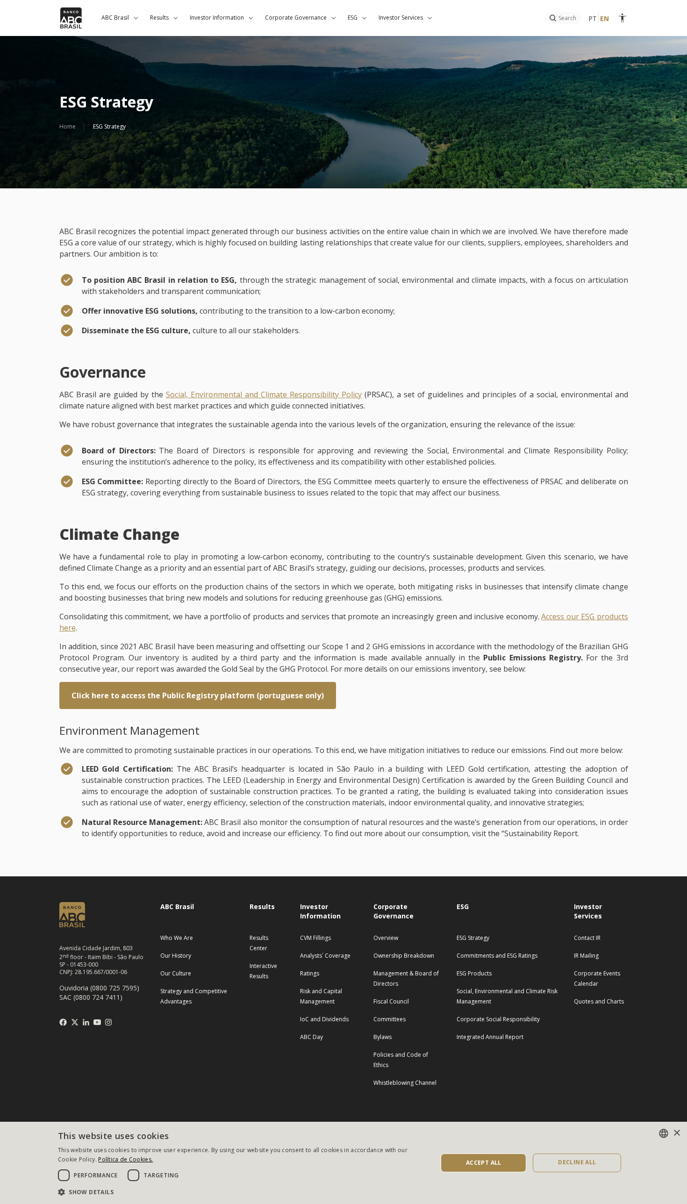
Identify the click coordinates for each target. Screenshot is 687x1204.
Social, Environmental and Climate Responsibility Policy (264, 394)
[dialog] (343, 1163)
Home (67, 126)
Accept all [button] (483, 1163)
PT (592, 18)
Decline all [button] (577, 1162)
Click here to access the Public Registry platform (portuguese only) (198, 695)
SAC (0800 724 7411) (90, 997)
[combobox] (663, 1133)
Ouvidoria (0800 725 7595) (99, 987)
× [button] (676, 1133)
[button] (242, 1191)
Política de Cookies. (125, 1159)
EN (604, 18)
